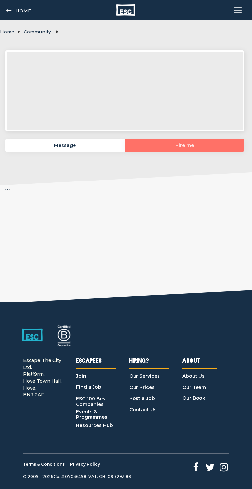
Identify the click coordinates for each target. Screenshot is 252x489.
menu (237, 10)
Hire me (184, 145)
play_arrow (19, 32)
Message (65, 145)
